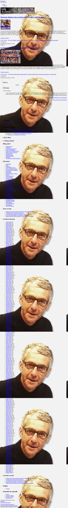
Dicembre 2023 (9, 260)
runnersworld (8, 194)
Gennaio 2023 (9, 273)
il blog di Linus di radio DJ (11, 152)
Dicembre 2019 (9, 317)
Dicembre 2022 (9, 274)
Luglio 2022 (8, 280)
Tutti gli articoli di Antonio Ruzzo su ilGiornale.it (56, 97)
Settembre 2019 (9, 321)
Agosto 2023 (8, 264)
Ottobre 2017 (8, 348)
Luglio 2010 (8, 452)
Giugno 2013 (8, 410)
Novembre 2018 (9, 333)
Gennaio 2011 (9, 445)
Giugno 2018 (8, 339)
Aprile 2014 (8, 398)
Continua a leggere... (5, 38)
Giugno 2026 (8, 224)
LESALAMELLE (10, 176)
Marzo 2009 (8, 471)
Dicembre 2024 (9, 245)
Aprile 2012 (8, 427)
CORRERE (8, 164)
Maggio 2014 (8, 397)
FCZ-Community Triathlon (11, 168)
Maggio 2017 (8, 354)
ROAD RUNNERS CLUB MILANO (14, 189)
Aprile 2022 (8, 284)
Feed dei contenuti (10, 495)
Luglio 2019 (8, 323)
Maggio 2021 (8, 297)
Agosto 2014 (8, 393)
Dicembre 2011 (9, 432)
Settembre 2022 (9, 278)
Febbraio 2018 (9, 343)
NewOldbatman (9, 129)
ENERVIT (8, 166)
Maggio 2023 (8, 268)
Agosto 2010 (8, 451)
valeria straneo (53, 74)
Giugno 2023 (8, 267)
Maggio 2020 (8, 311)
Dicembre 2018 (9, 331)
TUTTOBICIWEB (10, 203)
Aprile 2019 (8, 327)
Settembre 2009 (9, 464)
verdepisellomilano (10, 206)
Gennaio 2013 (9, 416)
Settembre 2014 (9, 392)
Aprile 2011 (8, 441)
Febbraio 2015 (9, 386)
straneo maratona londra (33, 74)
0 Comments (3, 41)
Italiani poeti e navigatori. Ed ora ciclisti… (23, 133)
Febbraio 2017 (9, 358)
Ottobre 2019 (8, 319)
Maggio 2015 (8, 383)
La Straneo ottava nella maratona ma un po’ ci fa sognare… (21, 48)
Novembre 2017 (9, 347)
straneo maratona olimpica (44, 74)
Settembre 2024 (9, 249)
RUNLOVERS (9, 191)
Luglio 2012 (8, 423)
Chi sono (5, 5)
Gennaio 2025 (9, 244)
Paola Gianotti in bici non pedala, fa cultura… (23, 129)
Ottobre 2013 (8, 405)
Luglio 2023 (8, 266)
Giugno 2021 (8, 296)
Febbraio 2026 (9, 229)
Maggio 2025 (8, 239)
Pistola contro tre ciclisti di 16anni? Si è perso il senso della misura (20, 216)
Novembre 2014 (9, 390)
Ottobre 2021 (8, 291)
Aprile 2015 (8, 384)
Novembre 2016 (9, 361)
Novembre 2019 (9, 318)
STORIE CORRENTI (10, 197)
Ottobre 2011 (8, 434)
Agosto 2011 (8, 436)
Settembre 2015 (9, 378)
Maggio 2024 (8, 254)
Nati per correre (9, 180)
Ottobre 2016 (8, 362)
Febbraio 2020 (9, 315)
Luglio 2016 (8, 366)
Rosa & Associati (9, 190)
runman (7, 192)
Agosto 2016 (8, 365)
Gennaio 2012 (9, 430)
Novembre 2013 (9, 404)
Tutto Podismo (9, 202)
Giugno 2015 (8, 381)
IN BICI (7, 174)
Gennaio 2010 (9, 459)
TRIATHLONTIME (10, 201)
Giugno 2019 (8, 324)
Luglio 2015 (8, 380)
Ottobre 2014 (8, 391)
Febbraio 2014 (9, 401)
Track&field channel (10, 200)
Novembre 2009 (9, 461)
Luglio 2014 (8, 395)
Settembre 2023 (9, 263)
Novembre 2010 (9, 447)
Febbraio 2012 (9, 429)
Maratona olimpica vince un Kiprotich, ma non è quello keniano (22, 17)
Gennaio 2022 (9, 287)
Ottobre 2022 (8, 276)
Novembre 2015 (9, 376)
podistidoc (8, 185)
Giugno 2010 (8, 453)
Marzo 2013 (8, 414)
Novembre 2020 (9, 304)
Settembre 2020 (9, 306)
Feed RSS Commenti (12, 505)
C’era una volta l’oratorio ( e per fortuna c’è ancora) (16, 215)
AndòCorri (8, 147)
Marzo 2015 (8, 385)
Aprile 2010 (8, 456)
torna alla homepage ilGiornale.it (7, 504)
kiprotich (14, 40)
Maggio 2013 (8, 411)
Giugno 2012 (8, 424)
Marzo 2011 (8, 442)
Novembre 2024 (9, 247)
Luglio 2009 (8, 466)
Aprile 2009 (8, 470)
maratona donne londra (14, 74)
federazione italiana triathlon (12, 170)
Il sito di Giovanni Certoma (11, 173)
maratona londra (31, 40)
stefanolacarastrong (10, 156)
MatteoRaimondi (9, 154)
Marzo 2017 (8, 356)
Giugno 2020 (8, 310)
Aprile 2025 (8, 241)
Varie (6, 40)
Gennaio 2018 (9, 344)
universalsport (9, 204)
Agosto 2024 (8, 250)
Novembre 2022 (9, 275)
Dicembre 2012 (9, 417)
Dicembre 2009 (9, 460)
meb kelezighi (46, 40)
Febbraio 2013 (9, 415)
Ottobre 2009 (8, 463)
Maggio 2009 (8, 469)
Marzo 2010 (8, 457)
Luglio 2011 (8, 438)
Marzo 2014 (8, 399)
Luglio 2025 (8, 237)
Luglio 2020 (8, 309)
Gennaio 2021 (9, 301)
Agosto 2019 (8, 322)
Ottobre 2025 (8, 233)
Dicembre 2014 (9, 389)
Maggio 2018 (8, 340)
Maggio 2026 (8, 225)
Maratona (8, 123)
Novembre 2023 (9, 261)
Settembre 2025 (9, 235)
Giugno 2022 (8, 281)
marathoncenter (9, 179)
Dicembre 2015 (9, 374)
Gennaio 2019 (9, 330)
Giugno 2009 (8, 467)
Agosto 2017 (8, 350)
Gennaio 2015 (9, 387)
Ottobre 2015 (8, 377)
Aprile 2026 (8, 226)
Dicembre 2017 (9, 346)
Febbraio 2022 (9, 286)
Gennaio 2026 (9, 230)
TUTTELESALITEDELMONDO (13, 158)
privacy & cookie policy (6, 502)
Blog (4, 4)
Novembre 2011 (9, 433)
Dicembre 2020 (9, 303)
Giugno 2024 (8, 253)
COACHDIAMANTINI (11, 149)
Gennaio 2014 (9, 402)
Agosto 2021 (8, 293)
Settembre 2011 (9, 435)
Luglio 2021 (8, 294)
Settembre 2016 (9, 364)
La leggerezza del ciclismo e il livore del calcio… (16, 214)
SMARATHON (9, 196)
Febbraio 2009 (9, 472)
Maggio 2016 (8, 368)
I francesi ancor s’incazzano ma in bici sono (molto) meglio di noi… (20, 211)
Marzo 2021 (8, 299)
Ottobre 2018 (8, 334)
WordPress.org (9, 498)
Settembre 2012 (9, 421)
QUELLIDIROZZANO (11, 186)
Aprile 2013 (8, 413)
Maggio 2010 (8, 454)
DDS (7, 165)
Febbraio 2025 (9, 243)
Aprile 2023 (8, 269)
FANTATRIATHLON (10, 167)
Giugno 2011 (8, 439)
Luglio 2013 (8, 409)
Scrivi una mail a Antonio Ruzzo (60, 99)
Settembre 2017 (9, 349)
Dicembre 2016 (9, 360)
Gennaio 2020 (9, 316)
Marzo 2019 (8, 328)
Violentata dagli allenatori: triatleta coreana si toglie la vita (25, 132)
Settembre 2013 (9, 407)
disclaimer (3, 501)
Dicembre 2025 (9, 231)
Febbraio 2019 (9, 329)
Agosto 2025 (8, 236)
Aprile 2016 (8, 370)
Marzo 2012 (8, 428)
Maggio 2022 (8, 282)
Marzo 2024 (8, 256)
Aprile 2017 (8, 355)
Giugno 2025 (8, 238)
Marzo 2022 (8, 285)
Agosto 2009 (8, 465)
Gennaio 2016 (9, 373)
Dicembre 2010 (9, 446)
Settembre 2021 (9, 292)
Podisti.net (8, 184)
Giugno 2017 (8, 353)
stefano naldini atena (54, 40)
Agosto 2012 (8, 422)
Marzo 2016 (8, 371)
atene (11, 40)
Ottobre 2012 (8, 420)
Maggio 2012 (8, 426)
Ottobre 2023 (8, 262)
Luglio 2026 (8, 223)
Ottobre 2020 (8, 305)
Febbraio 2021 (9, 300)
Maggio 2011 (8, 440)
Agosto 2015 (8, 379)
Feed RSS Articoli (4, 505)
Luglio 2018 (8, 337)
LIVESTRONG (9, 177)
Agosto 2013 (8, 408)
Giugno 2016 (8, 367)
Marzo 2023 (8, 270)
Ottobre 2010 (8, 448)
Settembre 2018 (9, 335)
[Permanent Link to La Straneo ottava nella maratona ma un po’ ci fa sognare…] (10, 63)
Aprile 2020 (8, 312)
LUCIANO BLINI (10, 178)
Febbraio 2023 (9, 272)
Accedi (7, 494)
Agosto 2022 (8, 279)
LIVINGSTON (9, 153)
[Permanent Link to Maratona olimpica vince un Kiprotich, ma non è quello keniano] (5, 29)
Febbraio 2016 (9, 372)
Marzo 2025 (8, 242)
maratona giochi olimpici (22, 40)
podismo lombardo (10, 182)
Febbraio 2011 (9, 444)
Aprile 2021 (8, 298)
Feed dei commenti (10, 496)
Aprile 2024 (8, 255)
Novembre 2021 (9, 290)
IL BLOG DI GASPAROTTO (12, 151)
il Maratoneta (8, 172)
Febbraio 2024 (9, 257)
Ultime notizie (9, 140)
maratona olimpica (39, 40)
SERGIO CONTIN (10, 195)
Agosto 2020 (8, 307)
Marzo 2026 (8, 227)
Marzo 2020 (8, 313)
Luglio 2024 (8, 251)
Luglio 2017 (8, 352)
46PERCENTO (9, 146)
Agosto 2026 (8, 221)
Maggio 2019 (8, 325)
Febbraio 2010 (9, 458)
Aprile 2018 (8, 341)
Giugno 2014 (8, 396)
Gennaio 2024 (9, 259)
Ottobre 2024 (8, 248)
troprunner (8, 157)
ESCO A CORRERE (10, 150)
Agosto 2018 (8, 336)
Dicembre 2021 (9, 288)
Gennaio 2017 (9, 359)
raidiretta (7, 188)
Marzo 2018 (8, 342)
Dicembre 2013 (9, 403)
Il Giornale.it (8, 171)
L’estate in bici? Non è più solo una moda (14, 212)
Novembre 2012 (9, 419)
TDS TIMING (9, 198)
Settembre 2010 (9, 450)
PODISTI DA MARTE (11, 183)
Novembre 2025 (9, 232)
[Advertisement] (13, 110)
